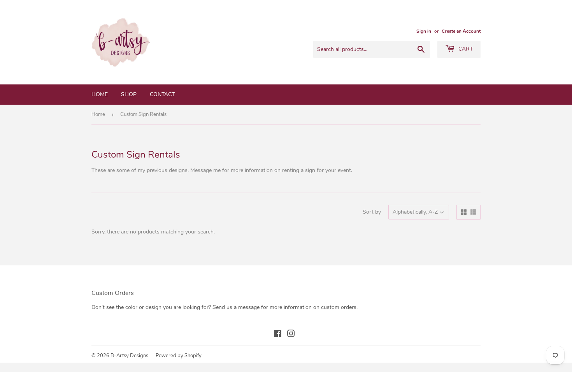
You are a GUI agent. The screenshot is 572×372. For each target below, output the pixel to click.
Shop (129, 94)
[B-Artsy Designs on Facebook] (278, 335)
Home (99, 94)
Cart (465, 49)
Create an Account (461, 31)
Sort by (372, 212)
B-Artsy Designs (129, 355)
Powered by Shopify (179, 355)
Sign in (423, 31)
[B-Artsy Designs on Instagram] (291, 335)
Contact (162, 94)
